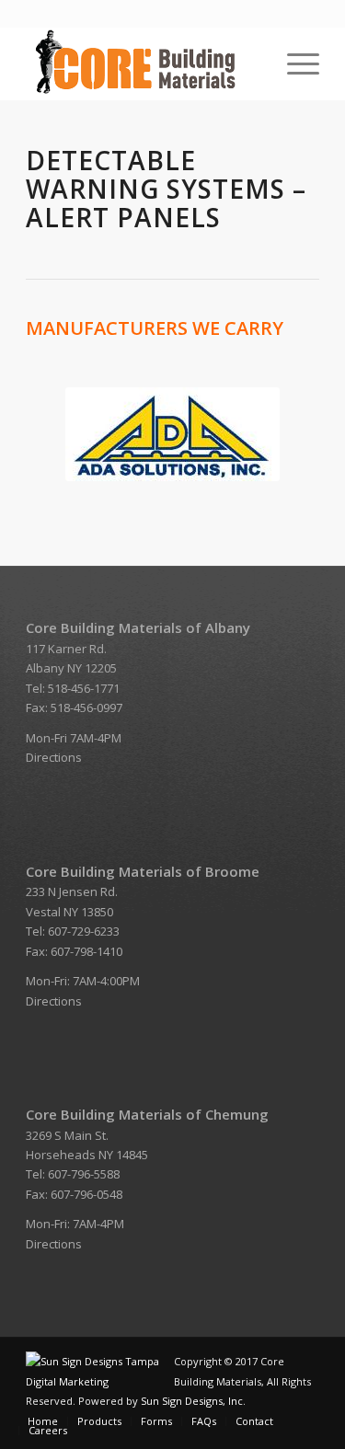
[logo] (143, 63)
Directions (54, 757)
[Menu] (294, 63)
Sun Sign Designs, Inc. (193, 1401)
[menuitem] (294, 63)
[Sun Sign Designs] (100, 1381)
